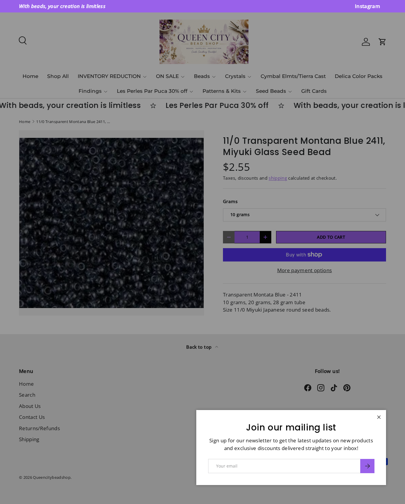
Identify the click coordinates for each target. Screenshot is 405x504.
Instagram (367, 6)
